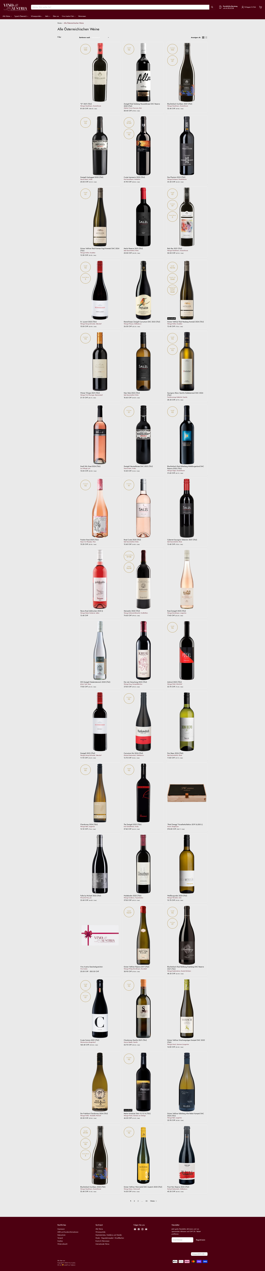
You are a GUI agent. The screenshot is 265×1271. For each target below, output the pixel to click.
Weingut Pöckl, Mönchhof (174, 684)
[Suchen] (212, 7)
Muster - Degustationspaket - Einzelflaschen (110, 1238)
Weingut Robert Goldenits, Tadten (89, 613)
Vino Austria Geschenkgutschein (91, 967)
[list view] (206, 37)
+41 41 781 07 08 (228, 8)
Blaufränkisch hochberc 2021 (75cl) (179, 104)
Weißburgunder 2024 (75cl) (177, 895)
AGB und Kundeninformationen (67, 1232)
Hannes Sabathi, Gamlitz (131, 1042)
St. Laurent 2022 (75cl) (88, 322)
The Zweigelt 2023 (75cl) (132, 824)
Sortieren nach (84, 37)
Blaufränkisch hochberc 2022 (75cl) (92, 1187)
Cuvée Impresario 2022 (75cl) (134, 177)
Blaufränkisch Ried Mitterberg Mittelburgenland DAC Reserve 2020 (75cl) (185, 467)
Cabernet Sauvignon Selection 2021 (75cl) (182, 540)
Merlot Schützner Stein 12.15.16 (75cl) (137, 1113)
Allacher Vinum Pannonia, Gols (133, 108)
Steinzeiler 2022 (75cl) (132, 611)
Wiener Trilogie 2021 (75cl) (90, 393)
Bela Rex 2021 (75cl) (174, 248)
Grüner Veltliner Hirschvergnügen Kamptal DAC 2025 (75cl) (186, 1041)
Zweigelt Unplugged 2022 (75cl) (91, 177)
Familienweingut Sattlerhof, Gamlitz (177, 397)
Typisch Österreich (20, 16)
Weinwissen (82, 16)
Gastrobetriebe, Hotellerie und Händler (109, 1235)
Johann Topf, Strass (85, 684)
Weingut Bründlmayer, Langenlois (176, 613)
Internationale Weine (102, 1244)
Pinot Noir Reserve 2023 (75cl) (178, 1187)
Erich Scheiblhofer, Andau (131, 826)
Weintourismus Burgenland (87, 1042)
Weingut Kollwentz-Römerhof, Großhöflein (136, 613)
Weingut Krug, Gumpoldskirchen (133, 684)
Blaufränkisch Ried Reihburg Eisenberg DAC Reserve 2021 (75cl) (185, 968)
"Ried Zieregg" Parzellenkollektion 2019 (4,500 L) (185, 824)
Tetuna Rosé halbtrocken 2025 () (91, 611)
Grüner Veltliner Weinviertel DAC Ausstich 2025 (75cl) (143, 1187)
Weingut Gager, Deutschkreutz (176, 471)
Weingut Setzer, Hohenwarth (132, 1189)
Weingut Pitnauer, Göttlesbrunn (133, 324)
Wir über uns (61, 1261)
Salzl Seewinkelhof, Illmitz (131, 251)
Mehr (47, 16)
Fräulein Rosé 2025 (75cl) (89, 540)
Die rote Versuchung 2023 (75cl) (135, 682)
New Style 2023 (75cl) (132, 393)
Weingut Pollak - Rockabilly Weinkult (90, 1116)
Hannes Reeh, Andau (86, 179)
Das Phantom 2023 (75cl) (176, 177)
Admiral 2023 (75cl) (174, 682)
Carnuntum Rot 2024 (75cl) (133, 753)
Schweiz (198, 1254)
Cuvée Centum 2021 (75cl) (89, 1040)
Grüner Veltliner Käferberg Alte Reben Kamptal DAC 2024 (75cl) (185, 1114)
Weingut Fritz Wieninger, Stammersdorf (91, 395)
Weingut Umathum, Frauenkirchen (133, 898)
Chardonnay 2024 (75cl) (89, 824)
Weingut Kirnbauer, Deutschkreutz (177, 179)
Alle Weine (6, 16)
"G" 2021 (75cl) (86, 104)
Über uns (56, 16)
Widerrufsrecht (62, 1244)
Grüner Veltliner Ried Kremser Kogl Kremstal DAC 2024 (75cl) (99, 249)
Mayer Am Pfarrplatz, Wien (88, 542)
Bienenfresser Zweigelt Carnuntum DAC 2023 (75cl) (142, 322)
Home (59, 23)
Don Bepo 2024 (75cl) (175, 753)
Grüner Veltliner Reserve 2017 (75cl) (136, 967)
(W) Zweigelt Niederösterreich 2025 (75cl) (95, 682)
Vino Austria (83, 969)
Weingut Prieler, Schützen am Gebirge (135, 1116)
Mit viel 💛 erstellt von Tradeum (66, 1265)
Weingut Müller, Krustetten (87, 253)
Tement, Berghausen (173, 826)
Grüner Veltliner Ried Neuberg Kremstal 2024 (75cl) (185, 322)
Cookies (60, 1241)
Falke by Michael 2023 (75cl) (90, 895)
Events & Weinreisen (102, 1241)
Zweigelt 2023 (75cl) (87, 753)
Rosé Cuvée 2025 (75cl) (132, 540)
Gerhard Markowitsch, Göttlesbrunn (134, 755)
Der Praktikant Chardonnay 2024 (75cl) (94, 1113)
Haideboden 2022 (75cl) (132, 895)
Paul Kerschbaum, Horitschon (132, 179)
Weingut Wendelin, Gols (174, 898)
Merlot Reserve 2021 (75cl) (133, 248)
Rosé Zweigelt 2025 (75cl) (176, 611)
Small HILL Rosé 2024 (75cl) (90, 466)
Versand (60, 1238)
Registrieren (200, 1240)
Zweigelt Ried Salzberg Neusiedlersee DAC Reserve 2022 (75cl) (142, 105)
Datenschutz (61, 1235)
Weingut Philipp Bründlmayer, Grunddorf (135, 969)
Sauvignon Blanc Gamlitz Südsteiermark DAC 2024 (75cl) (185, 394)
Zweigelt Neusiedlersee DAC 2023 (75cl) (138, 466)
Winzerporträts (36, 16)
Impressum (61, 1229)
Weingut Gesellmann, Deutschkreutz (90, 106)
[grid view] (203, 37)
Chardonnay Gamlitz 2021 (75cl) (135, 1040)
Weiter (152, 1201)
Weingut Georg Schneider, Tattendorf (90, 324)
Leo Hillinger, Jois (85, 468)
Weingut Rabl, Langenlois (87, 826)
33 (146, 1201)
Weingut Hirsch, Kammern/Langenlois (178, 1044)
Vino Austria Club (68, 16)
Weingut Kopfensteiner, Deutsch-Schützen (179, 971)
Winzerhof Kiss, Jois (86, 898)
